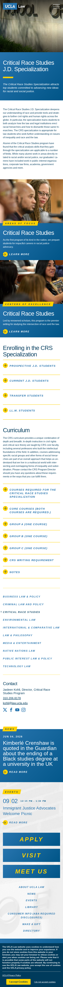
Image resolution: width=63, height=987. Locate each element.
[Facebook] (11, 710)
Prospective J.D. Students (33, 365)
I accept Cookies (18, 982)
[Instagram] (23, 710)
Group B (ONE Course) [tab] (28, 536)
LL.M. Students (22, 410)
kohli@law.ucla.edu (15, 703)
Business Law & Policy (22, 596)
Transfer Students (27, 395)
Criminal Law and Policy (23, 604)
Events (31, 900)
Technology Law (17, 666)
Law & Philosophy (18, 635)
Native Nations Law (19, 651)
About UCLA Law (31, 887)
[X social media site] (5, 710)
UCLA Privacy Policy (11, 975)
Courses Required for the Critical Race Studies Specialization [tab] (33, 493)
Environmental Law (19, 620)
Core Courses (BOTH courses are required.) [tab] (30, 510)
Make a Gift (31, 924)
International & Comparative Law (31, 627)
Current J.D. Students (29, 380)
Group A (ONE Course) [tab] (28, 524)
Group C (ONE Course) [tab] (28, 548)
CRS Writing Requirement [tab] (32, 560)
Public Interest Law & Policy (27, 658)
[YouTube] (17, 710)
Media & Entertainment (22, 643)
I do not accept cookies (45, 982)
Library (31, 907)
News (31, 894)
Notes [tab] (15, 572)
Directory (31, 931)
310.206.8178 (12, 698)
